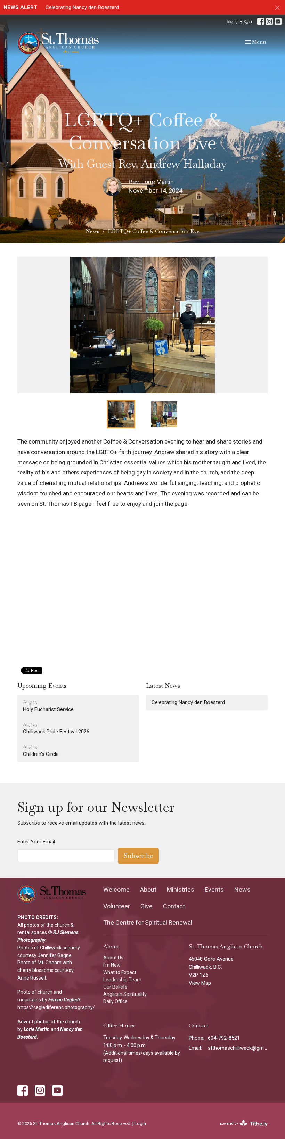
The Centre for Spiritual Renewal (147, 922)
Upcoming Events (41, 686)
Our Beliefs (115, 987)
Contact (174, 906)
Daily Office (115, 1001)
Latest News (163, 686)
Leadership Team (122, 979)
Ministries (180, 889)
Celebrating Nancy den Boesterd (82, 7)
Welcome (116, 889)
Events (214, 889)
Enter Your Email (36, 842)
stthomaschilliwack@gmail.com (238, 1048)
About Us (113, 957)
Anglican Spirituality (125, 994)
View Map (200, 983)
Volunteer (116, 906)
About (148, 889)
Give (146, 906)
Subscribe (138, 855)
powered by (241, 1130)
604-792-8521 (239, 21)
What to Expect (119, 972)
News (92, 231)
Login (140, 1123)
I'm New (112, 965)
